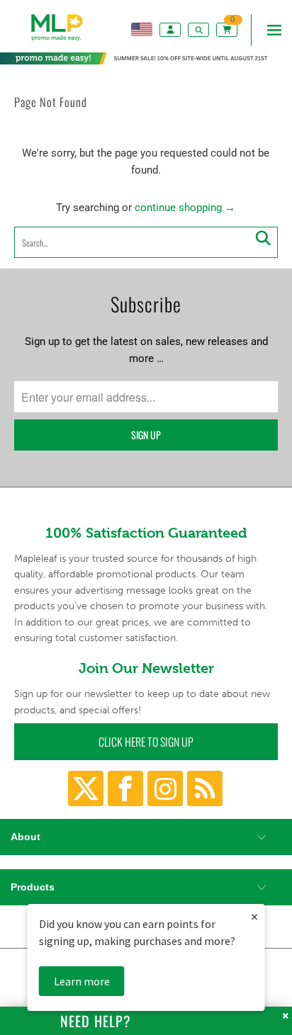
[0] (229, 29)
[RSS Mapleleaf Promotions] (205, 788)
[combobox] (145, 242)
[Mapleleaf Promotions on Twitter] (85, 788)
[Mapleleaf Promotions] (57, 41)
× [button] (254, 916)
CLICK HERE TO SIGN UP (146, 741)
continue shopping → (185, 207)
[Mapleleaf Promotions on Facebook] (125, 788)
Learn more (82, 981)
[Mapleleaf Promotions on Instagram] (165, 788)
